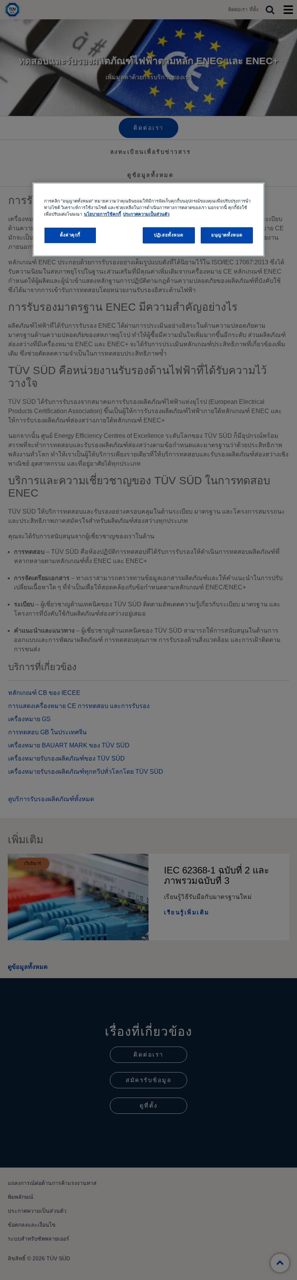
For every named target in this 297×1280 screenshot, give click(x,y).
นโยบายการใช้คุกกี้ (102, 214)
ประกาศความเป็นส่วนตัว (146, 214)
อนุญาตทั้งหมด (226, 235)
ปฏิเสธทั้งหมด (168, 235)
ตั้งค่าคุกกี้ (70, 235)
